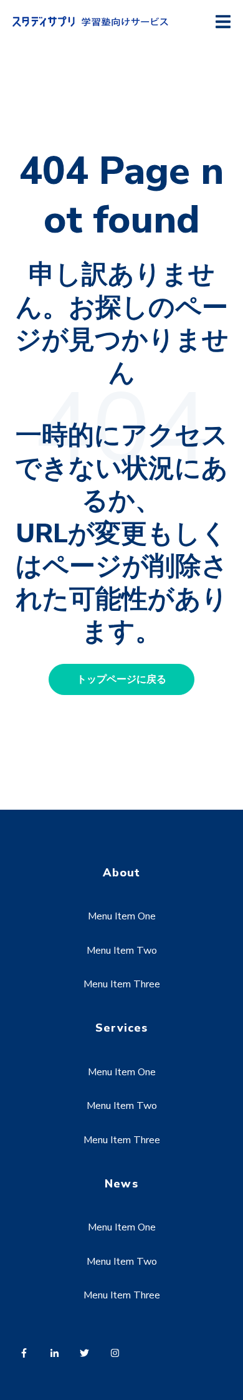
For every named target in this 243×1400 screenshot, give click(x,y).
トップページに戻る (121, 679)
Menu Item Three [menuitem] (121, 984)
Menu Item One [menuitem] (122, 916)
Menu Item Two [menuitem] (122, 950)
